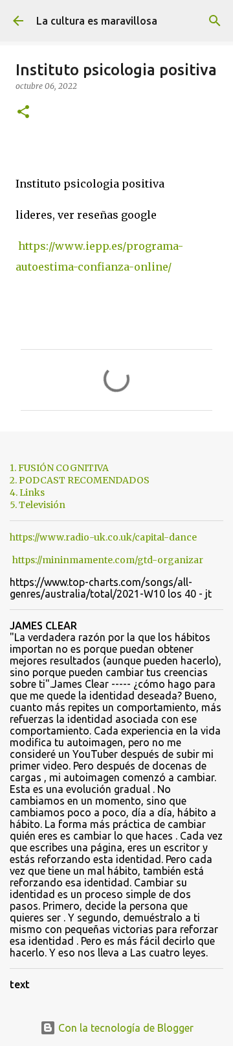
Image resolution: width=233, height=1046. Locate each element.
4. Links (27, 492)
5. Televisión (37, 505)
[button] (23, 112)
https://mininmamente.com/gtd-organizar (107, 560)
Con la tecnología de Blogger (125, 1028)
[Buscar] (215, 20)
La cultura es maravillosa (96, 21)
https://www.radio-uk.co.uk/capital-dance (103, 537)
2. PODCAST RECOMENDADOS (80, 480)
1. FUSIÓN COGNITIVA (59, 468)
